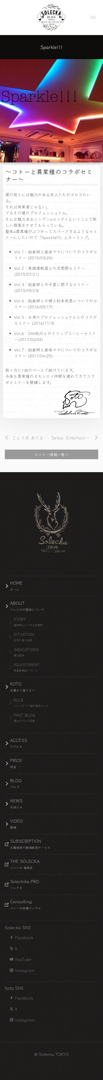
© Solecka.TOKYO (51, 1054)
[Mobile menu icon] (92, 17)
